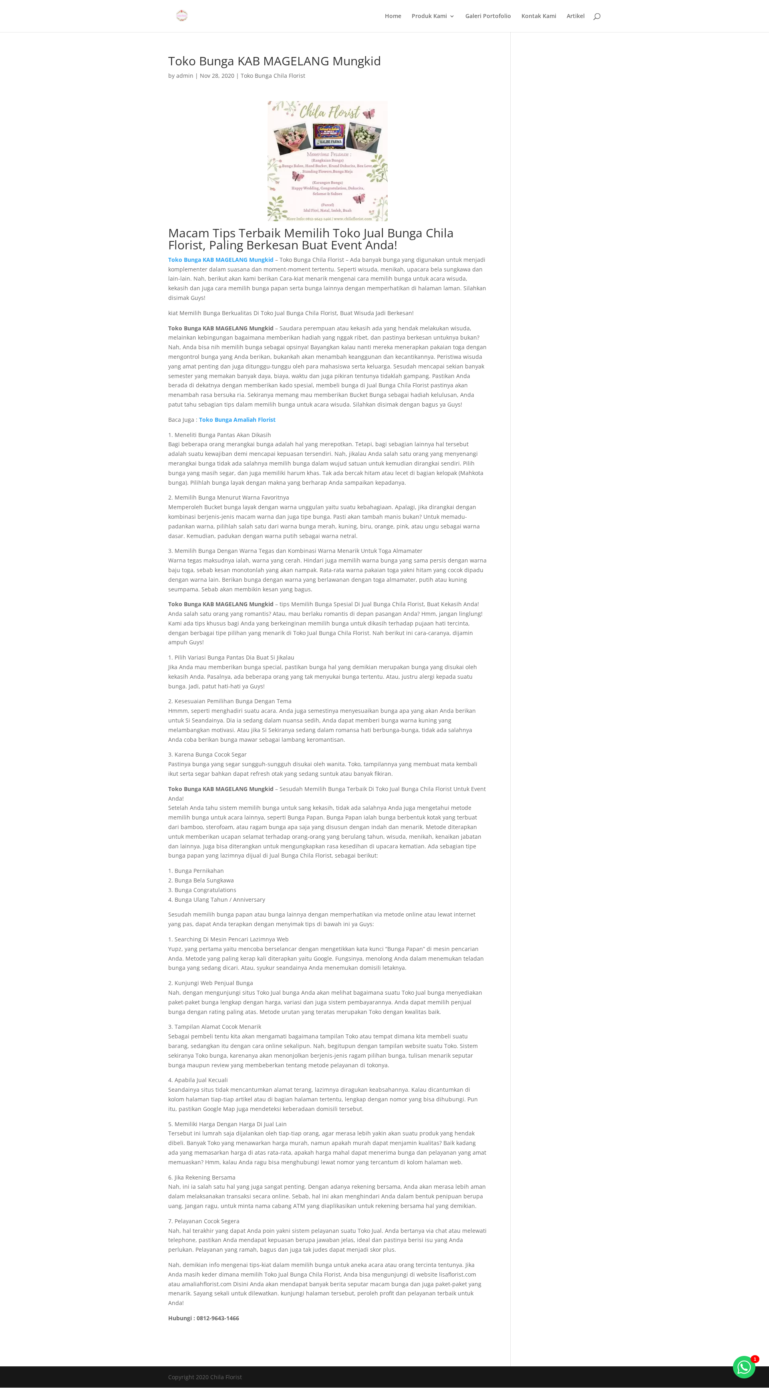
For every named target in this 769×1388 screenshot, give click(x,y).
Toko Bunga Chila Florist (273, 75)
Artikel (576, 16)
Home (393, 16)
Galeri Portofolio (488, 16)
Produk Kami (429, 16)
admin (184, 75)
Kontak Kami (538, 16)
